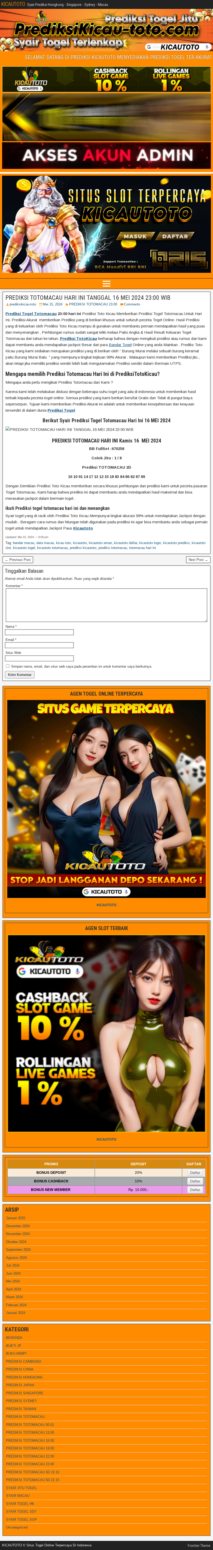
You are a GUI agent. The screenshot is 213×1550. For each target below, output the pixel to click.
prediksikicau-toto (23, 304)
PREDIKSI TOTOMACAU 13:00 (30, 1432)
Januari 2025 (15, 1218)
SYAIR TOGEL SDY (21, 1511)
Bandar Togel (120, 344)
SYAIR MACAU (17, 1496)
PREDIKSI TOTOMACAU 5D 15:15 (32, 1472)
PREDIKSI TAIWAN (21, 1409)
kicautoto (80, 543)
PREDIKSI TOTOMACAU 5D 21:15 (32, 1480)
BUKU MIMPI (16, 1353)
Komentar (14, 586)
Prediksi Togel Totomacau (31, 313)
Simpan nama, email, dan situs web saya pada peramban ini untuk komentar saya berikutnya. (81, 666)
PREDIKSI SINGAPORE (24, 1393)
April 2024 (13, 1289)
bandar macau (23, 543)
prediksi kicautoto (83, 548)
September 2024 (18, 1250)
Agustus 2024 (16, 1258)
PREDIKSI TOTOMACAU (25, 1417)
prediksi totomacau (112, 548)
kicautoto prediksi (176, 543)
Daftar (195, 1172)
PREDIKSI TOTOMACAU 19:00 (30, 1448)
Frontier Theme (199, 1545)
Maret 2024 (14, 1297)
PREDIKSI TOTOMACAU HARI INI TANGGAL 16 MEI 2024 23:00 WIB (87, 297)
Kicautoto (83, 528)
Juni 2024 (13, 1273)
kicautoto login (150, 543)
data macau (45, 543)
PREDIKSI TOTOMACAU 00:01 (30, 1425)
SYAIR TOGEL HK (20, 1504)
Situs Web (13, 653)
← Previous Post (18, 560)
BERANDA (14, 1338)
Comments (132, 304)
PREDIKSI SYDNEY (21, 1401)
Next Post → (198, 560)
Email (10, 640)
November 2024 (18, 1234)
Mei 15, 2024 (52, 304)
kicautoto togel (24, 548)
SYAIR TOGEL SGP (21, 1520)
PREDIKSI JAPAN (20, 1385)
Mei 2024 (13, 1281)
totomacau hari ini (142, 548)
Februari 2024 (16, 1305)
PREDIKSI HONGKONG (24, 1377)
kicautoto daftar (125, 543)
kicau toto (63, 543)
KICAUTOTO (13, 4)
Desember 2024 (18, 1226)
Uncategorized (17, 1527)
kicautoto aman (100, 543)
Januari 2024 (15, 1313)
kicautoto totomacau (52, 548)
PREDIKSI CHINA (20, 1369)
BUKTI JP (13, 1346)
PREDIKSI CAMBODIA (23, 1361)
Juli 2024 (12, 1265)
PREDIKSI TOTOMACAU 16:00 (30, 1440)
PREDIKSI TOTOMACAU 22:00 (30, 1456)
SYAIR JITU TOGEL (21, 1488)
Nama (11, 626)
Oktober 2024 (16, 1242)
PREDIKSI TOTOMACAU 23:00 (93, 304)
